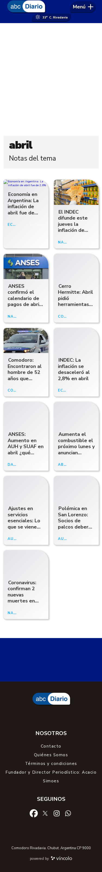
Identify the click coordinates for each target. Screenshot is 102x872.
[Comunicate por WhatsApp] (68, 813)
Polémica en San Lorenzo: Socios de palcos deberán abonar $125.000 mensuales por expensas (76, 530)
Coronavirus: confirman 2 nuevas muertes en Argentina (22, 594)
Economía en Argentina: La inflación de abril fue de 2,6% (23, 206)
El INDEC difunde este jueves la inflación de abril (73, 224)
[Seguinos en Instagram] (56, 813)
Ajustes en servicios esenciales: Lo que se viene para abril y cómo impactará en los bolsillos (24, 530)
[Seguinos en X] (45, 813)
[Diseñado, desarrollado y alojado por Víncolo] (61, 859)
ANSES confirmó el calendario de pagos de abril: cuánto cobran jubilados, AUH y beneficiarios (25, 304)
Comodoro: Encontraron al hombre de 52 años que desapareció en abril (25, 375)
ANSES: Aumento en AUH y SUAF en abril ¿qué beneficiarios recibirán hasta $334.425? (26, 452)
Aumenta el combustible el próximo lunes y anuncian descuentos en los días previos (76, 449)
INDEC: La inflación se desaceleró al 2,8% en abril (74, 369)
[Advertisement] (51, 79)
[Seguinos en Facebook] (33, 813)
